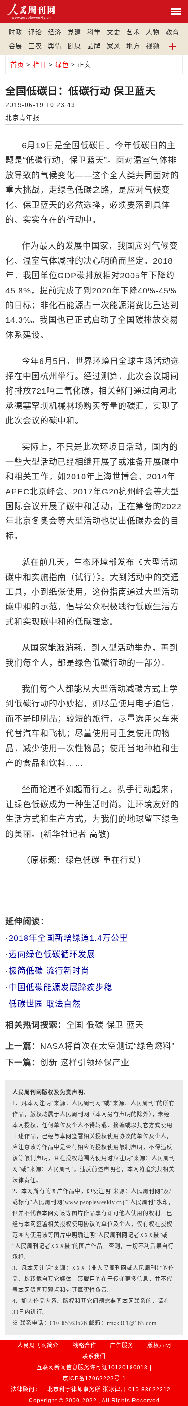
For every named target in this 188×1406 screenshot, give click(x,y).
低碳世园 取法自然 (45, 1004)
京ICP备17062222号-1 (94, 1378)
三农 (35, 45)
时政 (15, 32)
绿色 (62, 64)
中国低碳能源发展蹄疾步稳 (61, 987)
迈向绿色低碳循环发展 (52, 954)
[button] (173, 45)
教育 (172, 32)
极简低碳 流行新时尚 (49, 971)
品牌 (94, 45)
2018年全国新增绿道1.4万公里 (68, 938)
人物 (153, 32)
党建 (74, 32)
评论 (35, 32)
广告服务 (122, 1345)
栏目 (40, 64)
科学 (94, 32)
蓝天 (135, 1025)
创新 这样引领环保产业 (85, 1062)
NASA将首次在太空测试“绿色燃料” (107, 1046)
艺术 (133, 32)
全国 (75, 1025)
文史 (113, 32)
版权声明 (159, 1345)
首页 (17, 64)
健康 (74, 45)
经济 (55, 32)
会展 (15, 45)
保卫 (115, 1025)
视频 (153, 45)
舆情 (55, 45)
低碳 (95, 1025)
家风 (113, 45)
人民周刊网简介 (38, 1345)
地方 (133, 45)
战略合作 (84, 1345)
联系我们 (94, 1356)
